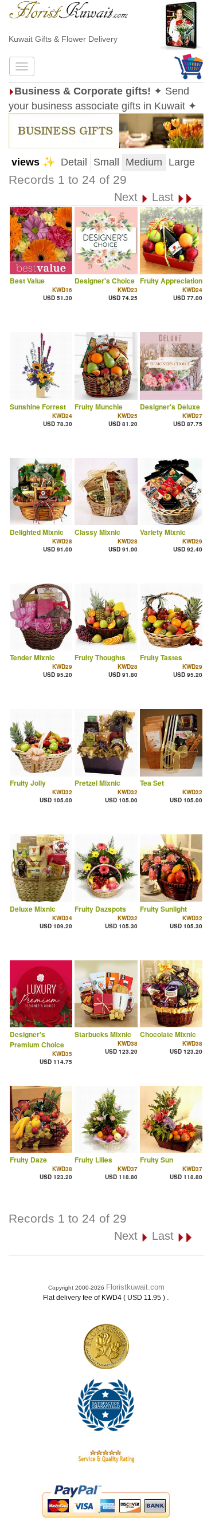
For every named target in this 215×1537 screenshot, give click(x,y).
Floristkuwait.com (135, 1287)
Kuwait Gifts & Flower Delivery (63, 39)
